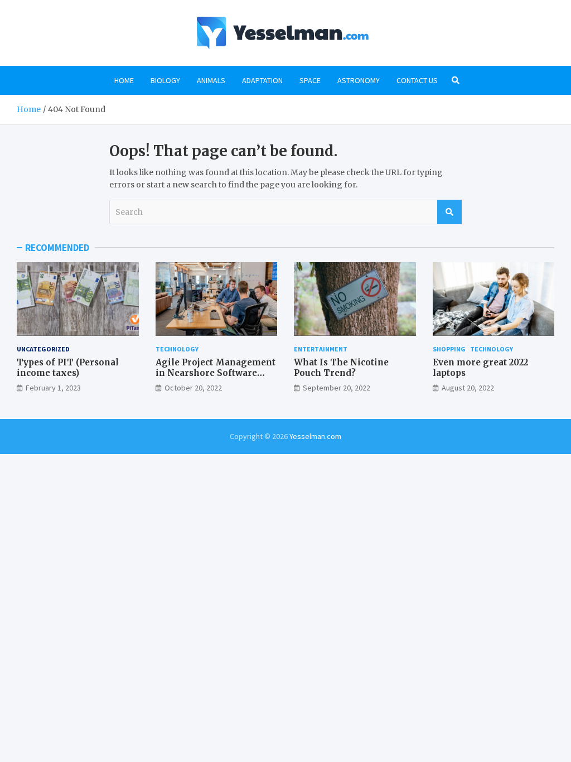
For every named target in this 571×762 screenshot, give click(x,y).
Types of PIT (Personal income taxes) (68, 368)
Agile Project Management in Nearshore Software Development (215, 373)
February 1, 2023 (53, 388)
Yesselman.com (315, 436)
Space (310, 80)
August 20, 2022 (468, 388)
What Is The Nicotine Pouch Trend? (341, 368)
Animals (211, 80)
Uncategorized (43, 349)
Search (449, 212)
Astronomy (358, 80)
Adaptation (262, 80)
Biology (165, 80)
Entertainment (320, 349)
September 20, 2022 (336, 388)
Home (124, 80)
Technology (177, 349)
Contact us (417, 80)
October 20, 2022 (193, 388)
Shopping (449, 349)
